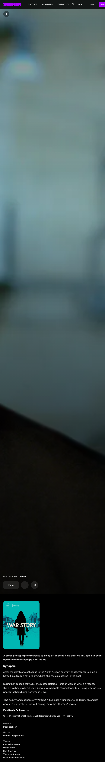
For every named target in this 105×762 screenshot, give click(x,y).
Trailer (11, 585)
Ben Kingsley (9, 751)
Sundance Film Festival (61, 715)
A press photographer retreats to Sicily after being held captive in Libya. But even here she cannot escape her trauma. (52, 657)
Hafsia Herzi (9, 747)
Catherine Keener (12, 744)
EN (79, 4)
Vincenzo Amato (11, 754)
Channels (47, 4)
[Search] (73, 4)
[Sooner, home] (12, 4)
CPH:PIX (7, 715)
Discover (32, 4)
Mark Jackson (20, 576)
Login (91, 4)
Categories (63, 4)
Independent (17, 735)
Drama (6, 735)
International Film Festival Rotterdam (30, 715)
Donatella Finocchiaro (14, 757)
